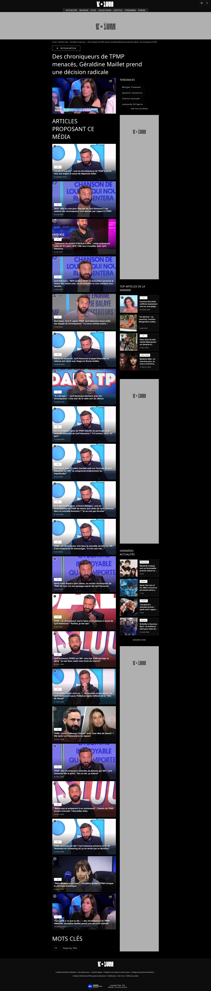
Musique (83, 10)
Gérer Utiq (121, 976)
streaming (130, 10)
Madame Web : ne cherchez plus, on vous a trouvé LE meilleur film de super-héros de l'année (147, 365)
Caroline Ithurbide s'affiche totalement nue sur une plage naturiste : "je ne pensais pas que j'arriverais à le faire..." (148, 308)
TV (56, 948)
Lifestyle (118, 10)
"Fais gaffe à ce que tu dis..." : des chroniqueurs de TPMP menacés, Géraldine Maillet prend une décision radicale (104, 42)
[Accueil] (105, 4)
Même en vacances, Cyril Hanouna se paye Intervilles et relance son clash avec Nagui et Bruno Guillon (81, 359)
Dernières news (63, 42)
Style (93, 10)
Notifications (112, 976)
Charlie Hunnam (131, 98)
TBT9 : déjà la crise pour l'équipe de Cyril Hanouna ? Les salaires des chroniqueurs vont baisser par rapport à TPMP (82, 209)
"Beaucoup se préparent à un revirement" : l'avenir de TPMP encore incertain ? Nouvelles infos (84, 809)
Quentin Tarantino (132, 92)
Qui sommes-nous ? (84, 972)
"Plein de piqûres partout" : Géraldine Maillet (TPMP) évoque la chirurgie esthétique (83, 884)
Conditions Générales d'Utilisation (66, 972)
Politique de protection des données (143, 972)
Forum (141, 10)
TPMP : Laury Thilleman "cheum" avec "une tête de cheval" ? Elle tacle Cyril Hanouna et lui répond (84, 734)
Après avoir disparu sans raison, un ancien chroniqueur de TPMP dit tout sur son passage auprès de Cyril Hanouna (82, 584)
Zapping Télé (70, 948)
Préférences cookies (132, 976)
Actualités (71, 10)
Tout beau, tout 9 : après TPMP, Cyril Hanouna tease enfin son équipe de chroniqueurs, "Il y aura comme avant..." (82, 322)
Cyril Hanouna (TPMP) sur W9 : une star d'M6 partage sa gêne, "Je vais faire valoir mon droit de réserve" (81, 659)
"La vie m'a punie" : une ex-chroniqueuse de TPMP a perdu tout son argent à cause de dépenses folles (83, 172)
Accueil (54, 42)
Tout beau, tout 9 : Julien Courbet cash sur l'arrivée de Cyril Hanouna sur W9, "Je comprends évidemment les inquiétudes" (83, 471)
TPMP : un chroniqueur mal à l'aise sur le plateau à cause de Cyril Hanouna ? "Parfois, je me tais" (83, 622)
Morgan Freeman (131, 87)
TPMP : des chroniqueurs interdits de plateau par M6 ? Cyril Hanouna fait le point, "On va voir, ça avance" (83, 772)
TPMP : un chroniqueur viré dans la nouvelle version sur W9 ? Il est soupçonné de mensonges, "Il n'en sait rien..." (84, 547)
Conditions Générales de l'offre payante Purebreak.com (89, 976)
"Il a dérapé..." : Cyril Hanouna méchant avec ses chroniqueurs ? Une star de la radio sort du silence (79, 397)
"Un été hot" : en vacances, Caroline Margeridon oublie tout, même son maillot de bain (147, 322)
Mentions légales (97, 972)
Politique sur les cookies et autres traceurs (117, 972)
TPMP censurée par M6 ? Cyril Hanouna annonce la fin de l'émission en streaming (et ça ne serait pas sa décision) (82, 847)
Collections (104, 10)
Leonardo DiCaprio (132, 104)
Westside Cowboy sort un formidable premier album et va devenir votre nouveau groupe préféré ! (148, 572)
